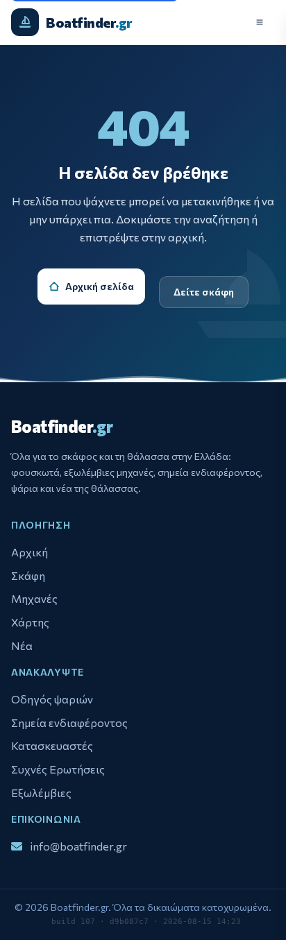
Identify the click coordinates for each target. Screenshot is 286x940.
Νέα (22, 645)
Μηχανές (34, 598)
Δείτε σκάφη (204, 292)
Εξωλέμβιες (41, 792)
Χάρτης (30, 622)
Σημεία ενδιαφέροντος (69, 722)
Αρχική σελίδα (99, 286)
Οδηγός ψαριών (52, 699)
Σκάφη (28, 575)
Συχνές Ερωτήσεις (58, 769)
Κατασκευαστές (52, 745)
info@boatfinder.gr (79, 846)
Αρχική (29, 551)
